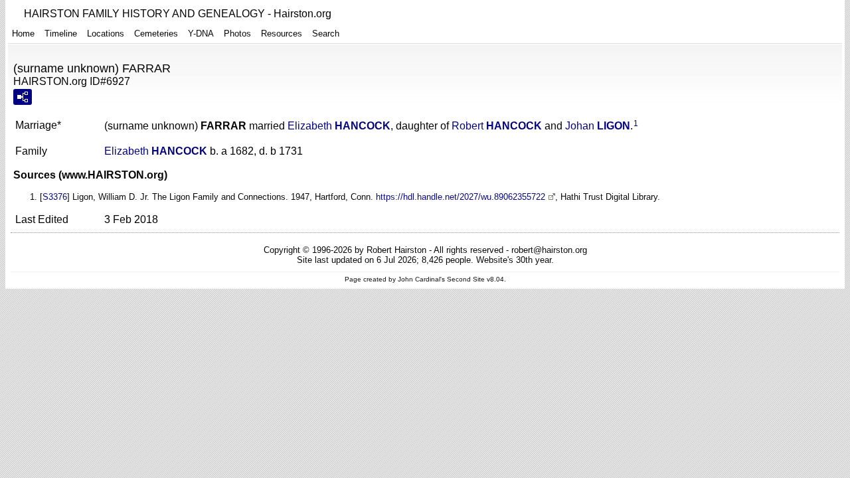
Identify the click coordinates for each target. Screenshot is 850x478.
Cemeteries (156, 34)
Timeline (60, 34)
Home (23, 34)
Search (325, 34)
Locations (105, 34)
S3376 (54, 197)
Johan (597, 125)
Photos (237, 34)
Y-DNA (201, 34)
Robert (497, 125)
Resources (281, 34)
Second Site (466, 279)
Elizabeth (339, 125)
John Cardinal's (421, 279)
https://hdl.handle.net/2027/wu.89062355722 (460, 197)
